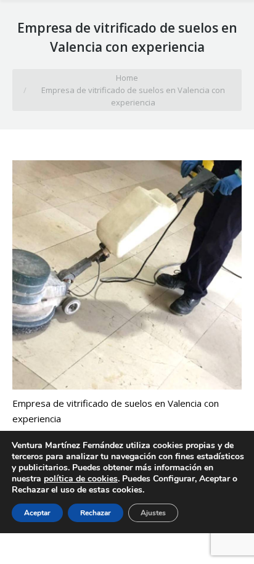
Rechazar (95, 513)
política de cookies (81, 478)
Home (127, 77)
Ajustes (153, 513)
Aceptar (37, 513)
